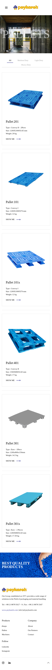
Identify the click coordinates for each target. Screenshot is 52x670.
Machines (5, 634)
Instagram (6, 651)
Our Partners (33, 630)
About (30, 626)
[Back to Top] (48, 663)
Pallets (4, 630)
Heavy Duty (26, 65)
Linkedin (5, 647)
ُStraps (4, 626)
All (10, 60)
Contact (31, 634)
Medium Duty (23, 60)
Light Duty (39, 60)
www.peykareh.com (10, 610)
